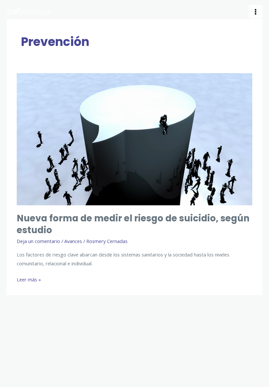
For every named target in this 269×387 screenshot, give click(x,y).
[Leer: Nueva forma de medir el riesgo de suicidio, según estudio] (134, 138)
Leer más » (29, 280)
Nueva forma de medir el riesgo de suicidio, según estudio (133, 224)
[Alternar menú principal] (255, 12)
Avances (73, 241)
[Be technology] (29, 12)
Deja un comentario (38, 241)
